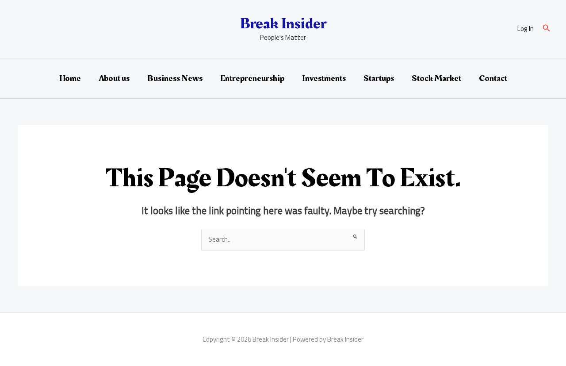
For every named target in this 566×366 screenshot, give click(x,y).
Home (70, 78)
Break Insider (283, 23)
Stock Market (436, 78)
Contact (493, 78)
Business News (175, 78)
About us (114, 78)
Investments (324, 78)
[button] (547, 29)
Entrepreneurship (252, 78)
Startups (378, 78)
